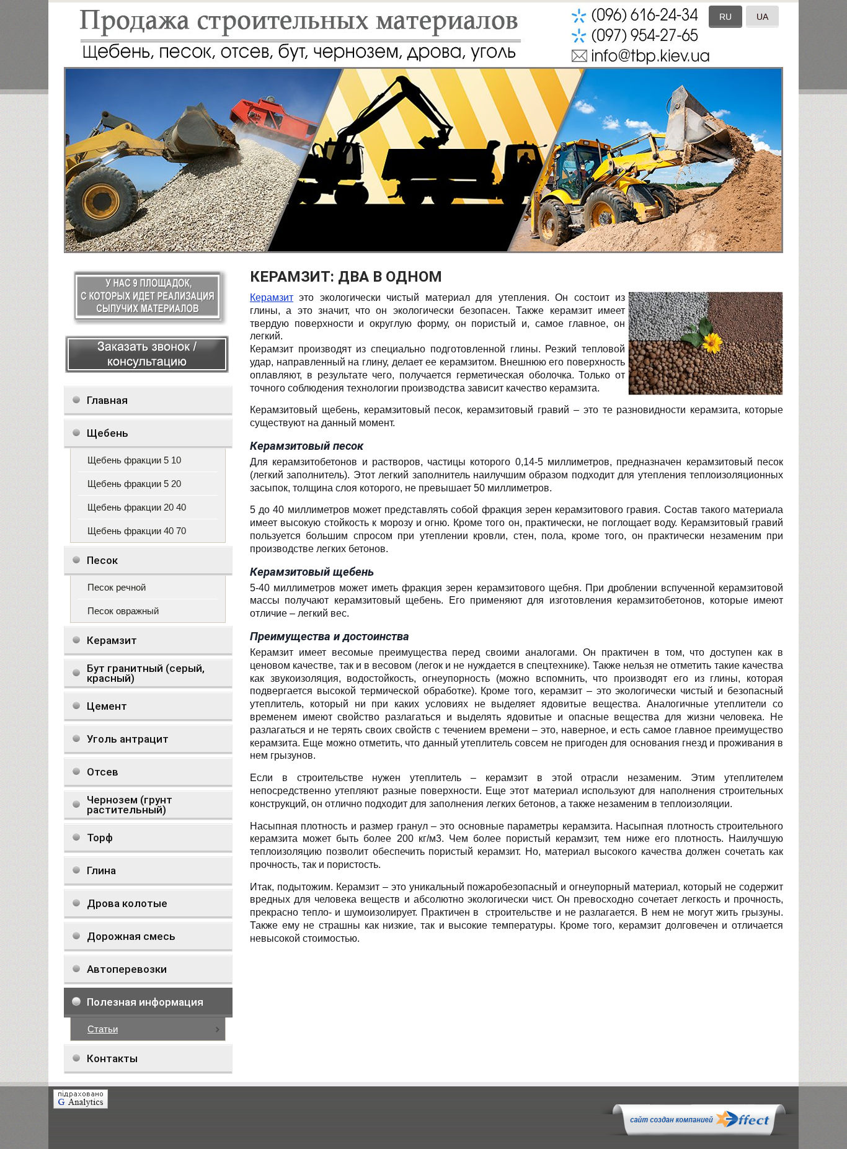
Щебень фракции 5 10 (134, 460)
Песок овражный (123, 611)
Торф (100, 837)
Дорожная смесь (131, 936)
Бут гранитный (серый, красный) (146, 673)
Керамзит (112, 640)
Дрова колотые (127, 903)
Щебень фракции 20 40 (136, 507)
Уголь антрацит (128, 739)
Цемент (107, 706)
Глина (101, 870)
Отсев (102, 772)
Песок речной (116, 587)
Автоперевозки (127, 969)
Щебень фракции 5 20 (134, 483)
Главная (107, 400)
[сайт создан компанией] (699, 1132)
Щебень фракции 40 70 (136, 530)
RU (725, 17)
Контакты (112, 1058)
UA (762, 17)
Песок (102, 560)
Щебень (107, 433)
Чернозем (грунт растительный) (129, 805)
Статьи (102, 1029)
